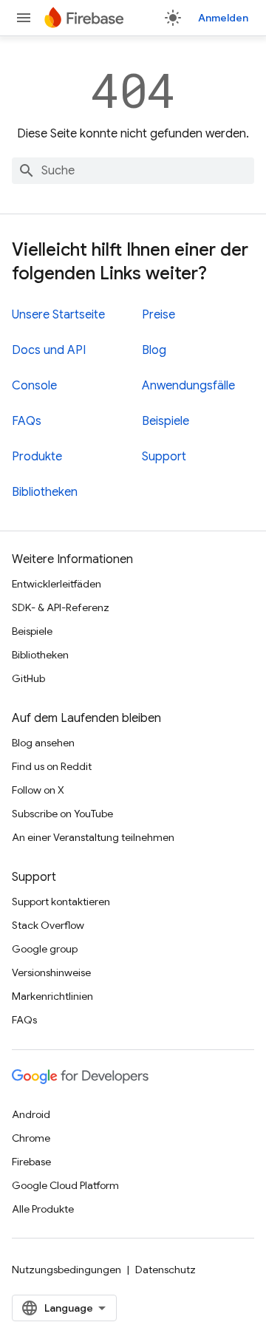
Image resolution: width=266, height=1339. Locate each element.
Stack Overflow (48, 925)
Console (34, 385)
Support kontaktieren (61, 901)
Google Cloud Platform (65, 1185)
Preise (158, 314)
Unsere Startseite (58, 314)
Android (31, 1114)
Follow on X (38, 790)
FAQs (26, 421)
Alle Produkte (43, 1209)
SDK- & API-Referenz (60, 607)
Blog (154, 350)
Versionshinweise (51, 972)
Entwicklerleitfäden (56, 583)
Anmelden (223, 17)
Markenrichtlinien (52, 996)
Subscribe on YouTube (62, 813)
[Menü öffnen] (23, 17)
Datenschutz (165, 1269)
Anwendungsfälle (188, 385)
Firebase (31, 1161)
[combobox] (133, 170)
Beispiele (165, 421)
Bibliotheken (45, 492)
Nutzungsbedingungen (66, 1269)
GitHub (28, 678)
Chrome (31, 1138)
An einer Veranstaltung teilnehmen (93, 837)
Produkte (37, 456)
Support (164, 456)
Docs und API (49, 350)
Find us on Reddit (52, 766)
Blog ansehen (43, 742)
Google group (45, 948)
